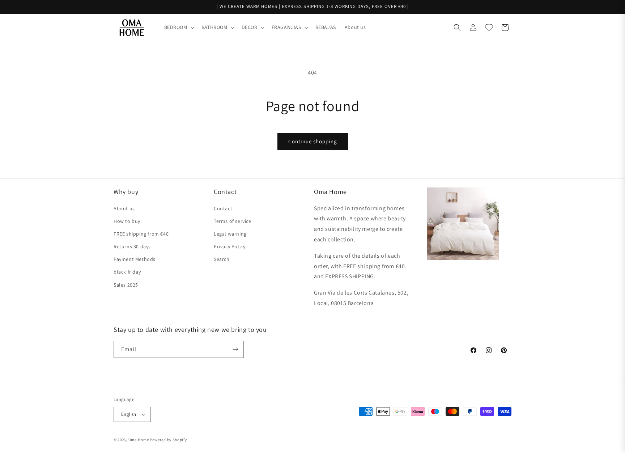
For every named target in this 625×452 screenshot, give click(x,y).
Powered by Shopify (168, 439)
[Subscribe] (235, 349)
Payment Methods (135, 259)
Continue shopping (312, 141)
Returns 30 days (132, 246)
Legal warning (230, 234)
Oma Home (138, 439)
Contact (223, 208)
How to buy (127, 221)
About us (124, 208)
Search (222, 259)
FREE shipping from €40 (141, 234)
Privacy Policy (229, 246)
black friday (127, 272)
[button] (178, 27)
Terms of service (232, 221)
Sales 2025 (126, 285)
